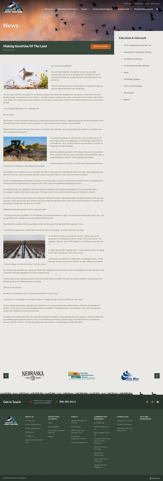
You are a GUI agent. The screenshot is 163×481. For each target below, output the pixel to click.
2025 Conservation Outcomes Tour (137, 45)
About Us (48, 9)
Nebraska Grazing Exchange (100, 448)
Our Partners (29, 432)
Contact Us (29, 436)
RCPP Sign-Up (129, 4)
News (126, 72)
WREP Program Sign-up (142, 4)
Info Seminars (129, 93)
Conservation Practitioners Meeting (137, 52)
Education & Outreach (67, 9)
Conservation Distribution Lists (34, 441)
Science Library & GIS (124, 421)
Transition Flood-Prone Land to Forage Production (102, 441)
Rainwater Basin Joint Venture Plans (124, 429)
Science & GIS (123, 9)
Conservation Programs (103, 9)
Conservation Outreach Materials (136, 66)
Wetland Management (143, 9)
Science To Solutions (124, 424)
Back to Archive (100, 47)
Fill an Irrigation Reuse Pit (102, 434)
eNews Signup (155, 4)
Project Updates (53, 427)
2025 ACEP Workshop (133, 86)
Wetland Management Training (79, 422)
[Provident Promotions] (155, 478)
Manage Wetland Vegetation (100, 466)
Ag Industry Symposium (133, 59)
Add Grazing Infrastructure (98, 454)
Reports (127, 99)
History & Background (33, 424)
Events (84, 9)
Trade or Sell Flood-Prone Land (101, 460)
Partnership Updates (132, 79)
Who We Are (30, 421)
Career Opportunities (32, 428)
